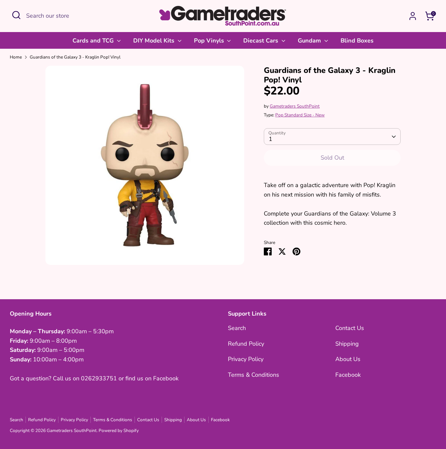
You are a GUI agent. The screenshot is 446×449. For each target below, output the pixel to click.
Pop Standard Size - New (300, 115)
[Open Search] (16, 15)
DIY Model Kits (154, 40)
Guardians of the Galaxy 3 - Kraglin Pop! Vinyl (75, 57)
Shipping (347, 344)
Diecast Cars (261, 40)
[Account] (412, 16)
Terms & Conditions (253, 375)
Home (16, 57)
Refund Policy (246, 344)
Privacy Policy (245, 359)
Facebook (348, 375)
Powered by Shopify (119, 430)
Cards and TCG (93, 40)
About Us (347, 359)
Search (237, 328)
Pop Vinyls (210, 40)
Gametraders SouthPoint (295, 106)
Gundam (310, 40)
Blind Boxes (357, 40)
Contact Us (349, 328)
